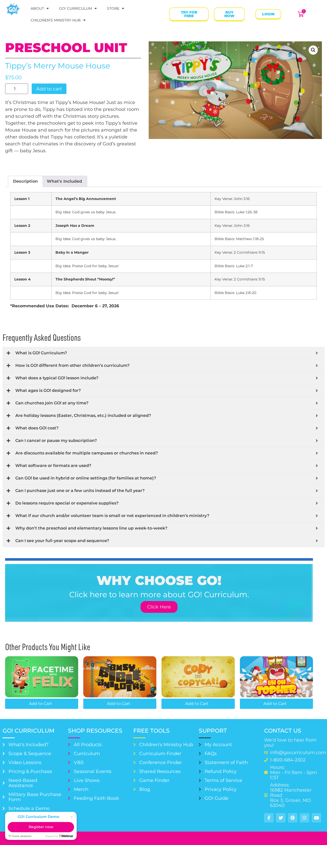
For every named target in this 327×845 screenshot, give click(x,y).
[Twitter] (280, 818)
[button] (313, 50)
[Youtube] (316, 818)
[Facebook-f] (269, 818)
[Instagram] (304, 818)
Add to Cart (40, 703)
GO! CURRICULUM (75, 8)
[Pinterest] (292, 818)
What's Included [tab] (64, 181)
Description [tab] (25, 181)
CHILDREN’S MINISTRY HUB (56, 20)
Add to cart (49, 89)
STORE (113, 8)
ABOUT (37, 8)
